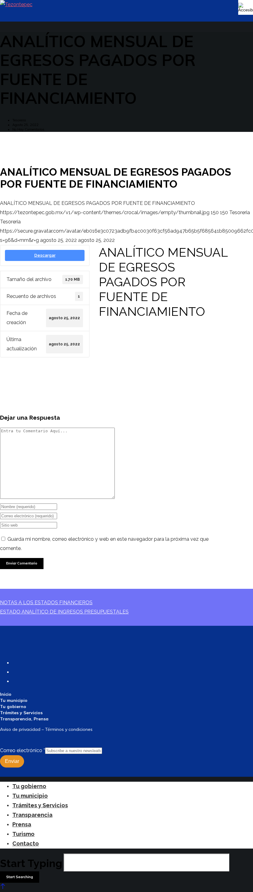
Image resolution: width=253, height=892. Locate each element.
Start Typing (31, 863)
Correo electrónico (22, 750)
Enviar (12, 761)
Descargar (45, 255)
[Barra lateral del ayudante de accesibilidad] (245, 7)
